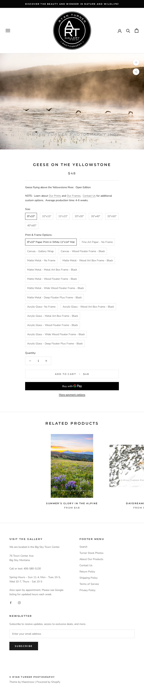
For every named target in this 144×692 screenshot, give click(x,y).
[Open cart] (136, 30)
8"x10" (31, 216)
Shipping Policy (89, 578)
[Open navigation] (8, 30)
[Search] (128, 31)
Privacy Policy (87, 590)
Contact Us (89, 196)
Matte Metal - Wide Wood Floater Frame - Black (55, 288)
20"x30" (79, 216)
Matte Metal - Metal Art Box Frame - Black (52, 269)
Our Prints (55, 196)
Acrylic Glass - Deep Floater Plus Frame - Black (55, 343)
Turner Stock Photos (92, 553)
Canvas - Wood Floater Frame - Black (83, 251)
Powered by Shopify (48, 682)
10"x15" (46, 216)
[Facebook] (10, 602)
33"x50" (111, 216)
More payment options (72, 394)
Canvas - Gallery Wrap (40, 251)
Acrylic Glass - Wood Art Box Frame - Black (88, 306)
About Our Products (91, 559)
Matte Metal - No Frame (41, 260)
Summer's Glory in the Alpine (72, 503)
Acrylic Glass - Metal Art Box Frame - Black (52, 316)
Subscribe (24, 646)
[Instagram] (19, 602)
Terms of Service (89, 584)
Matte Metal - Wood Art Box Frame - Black (87, 260)
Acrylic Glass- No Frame (41, 306)
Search (83, 547)
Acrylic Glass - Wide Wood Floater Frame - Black (56, 334)
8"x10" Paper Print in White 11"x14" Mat (51, 242)
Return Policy (87, 571)
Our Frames (74, 196)
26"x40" (95, 216)
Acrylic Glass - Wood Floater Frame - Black (52, 325)
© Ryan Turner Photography (32, 677)
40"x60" (31, 225)
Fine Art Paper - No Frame (97, 242)
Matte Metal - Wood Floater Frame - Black (52, 279)
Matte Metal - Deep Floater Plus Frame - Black (54, 297)
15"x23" (63, 216)
